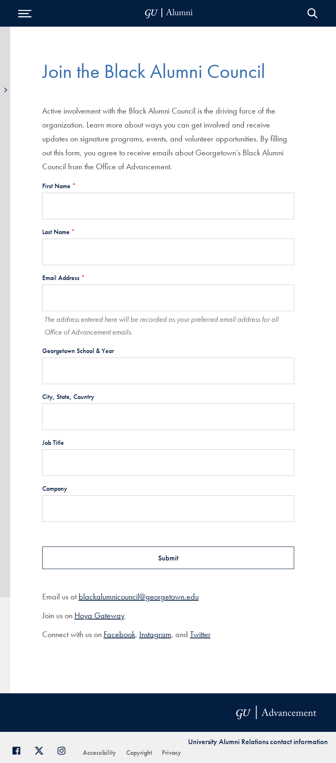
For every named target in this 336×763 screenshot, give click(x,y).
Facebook (119, 634)
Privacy (171, 752)
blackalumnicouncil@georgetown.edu (139, 596)
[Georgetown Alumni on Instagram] (64, 749)
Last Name (58, 232)
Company (54, 488)
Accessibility (99, 752)
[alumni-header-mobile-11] (169, 13)
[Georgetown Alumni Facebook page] (19, 749)
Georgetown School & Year (78, 350)
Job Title (53, 442)
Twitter (200, 634)
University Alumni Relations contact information (258, 741)
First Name (59, 186)
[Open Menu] (24, 13)
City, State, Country (68, 396)
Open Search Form (312, 13)
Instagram (155, 634)
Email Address (63, 277)
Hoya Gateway (100, 615)
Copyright (139, 752)
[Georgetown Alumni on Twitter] (42, 749)
